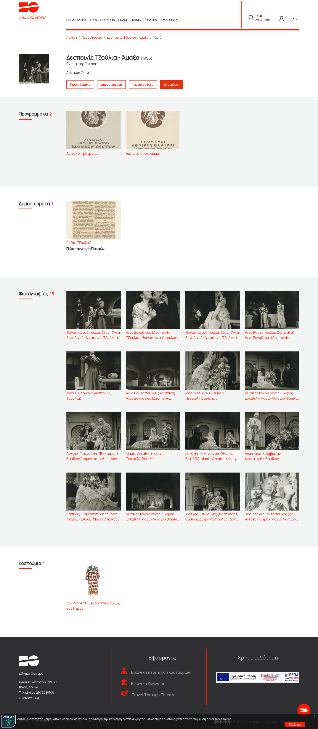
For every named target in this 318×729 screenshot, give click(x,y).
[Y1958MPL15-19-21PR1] (153, 130)
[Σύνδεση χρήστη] (281, 17)
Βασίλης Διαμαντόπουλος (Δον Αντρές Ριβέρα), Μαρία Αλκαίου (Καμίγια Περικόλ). (91, 519)
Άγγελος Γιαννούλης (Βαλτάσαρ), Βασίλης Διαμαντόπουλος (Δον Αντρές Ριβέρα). (211, 519)
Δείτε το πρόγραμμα (83, 153)
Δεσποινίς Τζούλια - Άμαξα (127, 37)
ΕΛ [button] (293, 19)
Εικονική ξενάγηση (148, 683)
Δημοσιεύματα (111, 84)
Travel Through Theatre (154, 694)
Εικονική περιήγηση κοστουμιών (161, 672)
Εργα (93, 20)
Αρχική (71, 37)
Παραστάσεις (92, 37)
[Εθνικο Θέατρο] (29, 660)
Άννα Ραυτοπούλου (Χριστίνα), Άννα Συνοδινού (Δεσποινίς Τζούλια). (270, 337)
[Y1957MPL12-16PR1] (93, 130)
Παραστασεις (76, 20)
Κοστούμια (171, 84)
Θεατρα (151, 20)
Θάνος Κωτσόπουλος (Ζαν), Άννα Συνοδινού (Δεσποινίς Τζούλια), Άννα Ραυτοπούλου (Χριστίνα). (93, 337)
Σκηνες (136, 20)
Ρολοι (122, 20)
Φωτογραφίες (143, 84)
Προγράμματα (80, 84)
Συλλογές (167, 20)
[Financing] (257, 671)
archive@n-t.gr (29, 698)
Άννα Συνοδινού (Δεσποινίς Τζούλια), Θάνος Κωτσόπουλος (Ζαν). (151, 337)
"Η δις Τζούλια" (79, 242)
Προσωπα (107, 20)
